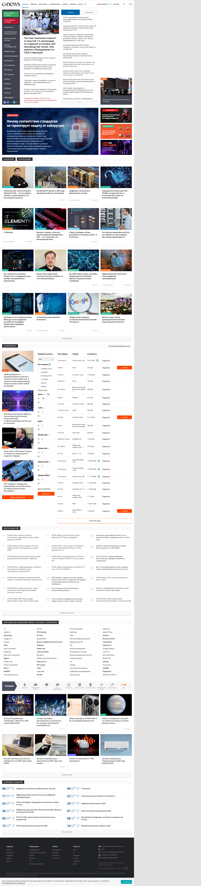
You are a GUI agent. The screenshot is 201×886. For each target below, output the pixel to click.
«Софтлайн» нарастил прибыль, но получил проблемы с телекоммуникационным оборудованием (40, 82)
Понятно (126, 882)
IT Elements (85, 788)
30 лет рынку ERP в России (10, 39)
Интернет (7, 84)
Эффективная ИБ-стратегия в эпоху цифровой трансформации (35, 796)
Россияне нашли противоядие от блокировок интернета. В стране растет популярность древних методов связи (40, 91)
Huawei (6, 642)
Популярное (89, 12)
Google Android (108, 648)
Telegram (76, 861)
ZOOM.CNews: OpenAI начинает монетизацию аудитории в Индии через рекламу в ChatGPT (22, 537)
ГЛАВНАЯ (25, 4)
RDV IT (6, 668)
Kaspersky (7, 652)
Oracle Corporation (11, 665)
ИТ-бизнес (7, 88)
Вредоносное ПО (76, 642)
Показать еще (67, 338)
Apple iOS (106, 629)
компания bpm (43, 652)
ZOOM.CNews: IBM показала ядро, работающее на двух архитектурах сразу (22, 600)
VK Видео (76, 855)
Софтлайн (40, 671)
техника (9, 686)
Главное (70, 12)
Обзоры (9, 858)
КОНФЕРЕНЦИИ (54, 4)
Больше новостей (67, 613)
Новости (9, 850)
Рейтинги (7, 93)
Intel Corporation (10, 648)
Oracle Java (107, 665)
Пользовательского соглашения (13, 883)
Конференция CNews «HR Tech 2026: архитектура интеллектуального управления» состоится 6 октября (40, 100)
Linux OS (106, 652)
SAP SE (39, 629)
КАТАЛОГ (116, 4)
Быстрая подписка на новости (112, 846)
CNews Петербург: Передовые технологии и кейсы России (37, 803)
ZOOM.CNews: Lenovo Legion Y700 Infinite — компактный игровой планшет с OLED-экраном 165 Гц (68, 548)
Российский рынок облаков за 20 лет (10, 33)
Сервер (72, 665)
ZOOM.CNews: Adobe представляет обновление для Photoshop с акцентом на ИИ (113, 600)
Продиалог (107, 671)
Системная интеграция (78, 668)
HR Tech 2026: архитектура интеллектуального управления (35, 818)
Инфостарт (41, 648)
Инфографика (9, 97)
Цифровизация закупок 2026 (93, 803)
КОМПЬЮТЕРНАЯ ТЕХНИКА (35, 688)
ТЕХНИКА (73, 4)
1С (5, 629)
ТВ (85, 4)
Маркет (32, 855)
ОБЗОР (104, 79)
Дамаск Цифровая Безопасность (49, 642)
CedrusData (107, 642)
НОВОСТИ (33, 4)
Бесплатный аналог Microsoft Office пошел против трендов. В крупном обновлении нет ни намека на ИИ (79, 81)
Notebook (73, 632)
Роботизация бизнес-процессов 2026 (31, 826)
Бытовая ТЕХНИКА (79, 687)
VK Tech (40, 635)
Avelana (106, 635)
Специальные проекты (37, 853)
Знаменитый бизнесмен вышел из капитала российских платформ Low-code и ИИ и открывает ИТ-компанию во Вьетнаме (40, 67)
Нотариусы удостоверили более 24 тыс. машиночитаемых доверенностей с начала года (112, 537)
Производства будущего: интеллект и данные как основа (102, 818)
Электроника (75, 675)
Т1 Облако (44, 379)
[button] (124, 4)
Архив (8, 861)
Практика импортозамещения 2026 (96, 811)
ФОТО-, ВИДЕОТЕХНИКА (57, 688)
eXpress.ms (107, 645)
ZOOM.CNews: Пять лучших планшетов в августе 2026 (112, 578)
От (39, 398)
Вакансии (55, 855)
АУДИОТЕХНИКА (112, 687)
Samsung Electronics (11, 675)
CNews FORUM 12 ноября (9, 14)
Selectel (43, 383)
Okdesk (106, 662)
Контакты (55, 858)
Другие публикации (17, 497)
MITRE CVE (106, 658)
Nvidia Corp (8, 662)
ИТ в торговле (9, 74)
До (39, 402)
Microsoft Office (108, 655)
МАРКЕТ (65, 4)
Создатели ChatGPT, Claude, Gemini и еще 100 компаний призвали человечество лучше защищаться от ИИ (79, 28)
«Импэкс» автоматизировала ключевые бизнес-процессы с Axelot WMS (111, 547)
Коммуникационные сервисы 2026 (96, 826)
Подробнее (106, 360)
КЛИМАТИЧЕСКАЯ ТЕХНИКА (101, 688)
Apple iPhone (107, 632)
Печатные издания (36, 864)
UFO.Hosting (41, 632)
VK (74, 853)
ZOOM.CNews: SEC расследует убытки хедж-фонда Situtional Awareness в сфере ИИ (24, 557)
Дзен (75, 864)
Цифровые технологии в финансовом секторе (35, 788)
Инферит (40, 645)
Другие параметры (44, 489)
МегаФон (40, 655)
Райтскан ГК (41, 662)
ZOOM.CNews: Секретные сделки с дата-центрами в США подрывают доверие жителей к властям (22, 590)
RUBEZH (7, 671)
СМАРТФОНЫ (24, 687)
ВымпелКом (41, 639)
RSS (103, 849)
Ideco (6, 645)
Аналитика (43, 4)
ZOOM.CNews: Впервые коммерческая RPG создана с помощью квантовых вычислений (24, 578)
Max (74, 850)
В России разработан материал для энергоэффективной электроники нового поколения (78, 19)
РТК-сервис (41, 665)
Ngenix (6, 658)
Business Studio (109, 639)
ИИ (71, 645)
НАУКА (80, 4)
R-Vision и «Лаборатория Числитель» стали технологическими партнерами (112, 589)
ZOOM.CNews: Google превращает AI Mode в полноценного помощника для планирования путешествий (24, 569)
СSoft (39, 668)
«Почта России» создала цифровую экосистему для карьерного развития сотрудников (110, 558)
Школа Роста (8, 27)
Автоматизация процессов (80, 639)
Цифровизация (9, 51)
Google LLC (8, 639)
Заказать (124, 368)
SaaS (71, 635)
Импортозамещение (11, 56)
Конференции (34, 850)
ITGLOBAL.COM (46, 376)
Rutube (75, 858)
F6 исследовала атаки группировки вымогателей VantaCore (65, 589)
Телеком (7, 79)
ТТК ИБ (39, 675)
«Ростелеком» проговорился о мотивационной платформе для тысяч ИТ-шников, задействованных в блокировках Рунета (78, 91)
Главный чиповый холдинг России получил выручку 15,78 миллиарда (39, 59)
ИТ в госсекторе (9, 65)
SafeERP (106, 668)
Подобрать (46, 494)
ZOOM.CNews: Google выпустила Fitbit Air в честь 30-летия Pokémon (68, 568)
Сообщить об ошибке (109, 855)
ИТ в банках (8, 70)
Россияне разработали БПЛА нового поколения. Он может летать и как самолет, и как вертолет (79, 47)
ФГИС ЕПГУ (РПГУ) (109, 675)
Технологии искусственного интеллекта (98, 796)
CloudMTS (44, 372)
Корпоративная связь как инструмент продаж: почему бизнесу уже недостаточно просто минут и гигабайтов (78, 73)
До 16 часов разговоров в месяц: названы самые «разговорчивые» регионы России (112, 568)
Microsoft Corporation (12, 655)
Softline (43, 386)
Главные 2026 (10, 46)
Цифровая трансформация (80, 671)
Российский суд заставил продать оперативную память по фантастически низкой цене (77, 56)
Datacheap (8, 635)
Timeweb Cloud (46, 369)
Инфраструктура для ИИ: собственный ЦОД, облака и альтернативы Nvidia (39, 811)
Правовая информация (110, 858)
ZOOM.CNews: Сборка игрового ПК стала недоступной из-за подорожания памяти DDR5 (23, 548)
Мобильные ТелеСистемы (47, 658)
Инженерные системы (78, 652)
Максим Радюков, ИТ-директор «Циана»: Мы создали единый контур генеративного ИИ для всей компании (79, 64)
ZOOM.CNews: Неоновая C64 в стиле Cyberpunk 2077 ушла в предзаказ (66, 536)
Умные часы (68, 687)
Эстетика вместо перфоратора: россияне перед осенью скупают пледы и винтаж (67, 600)
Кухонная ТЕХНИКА (90, 687)
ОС (71, 662)
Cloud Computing (76, 629)
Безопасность (9, 61)
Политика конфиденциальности (113, 852)
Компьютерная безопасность (81, 655)
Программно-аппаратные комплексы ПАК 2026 (116, 101)
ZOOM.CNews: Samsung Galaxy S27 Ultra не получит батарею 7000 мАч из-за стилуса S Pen (68, 558)
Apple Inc (7, 632)
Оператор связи (76, 658)
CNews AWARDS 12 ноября (9, 21)
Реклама (55, 853)
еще (123, 687)
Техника (32, 858)
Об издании (56, 850)
